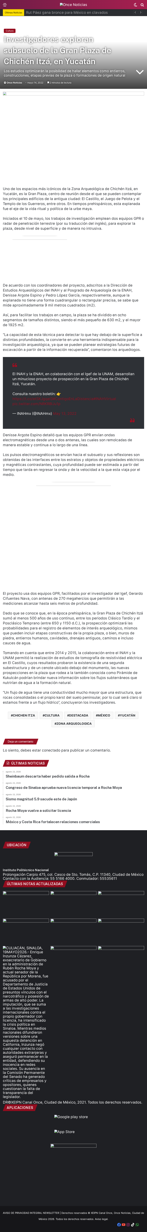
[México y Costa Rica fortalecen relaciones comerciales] (121, 959)
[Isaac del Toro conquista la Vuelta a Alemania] (74, 932)
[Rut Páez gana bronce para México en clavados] (74, 904)
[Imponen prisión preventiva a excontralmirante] (74, 959)
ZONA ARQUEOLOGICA (74, 723)
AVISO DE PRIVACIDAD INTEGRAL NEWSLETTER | (32, 1212)
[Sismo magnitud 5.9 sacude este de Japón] (26, 932)
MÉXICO (104, 715)
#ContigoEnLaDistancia (73, 399)
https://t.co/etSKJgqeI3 (32, 399)
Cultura (10, 30)
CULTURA (52, 715)
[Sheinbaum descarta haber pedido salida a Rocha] (26, 904)
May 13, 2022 (65, 413)
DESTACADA (78, 715)
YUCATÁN (127, 715)
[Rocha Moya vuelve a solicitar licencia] (26, 1022)
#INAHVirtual (104, 399)
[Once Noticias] (73, 5)
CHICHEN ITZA (24, 715)
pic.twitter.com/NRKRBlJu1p (36, 404)
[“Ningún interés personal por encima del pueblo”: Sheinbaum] (121, 932)
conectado (51, 750)
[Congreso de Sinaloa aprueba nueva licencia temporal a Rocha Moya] (121, 904)
